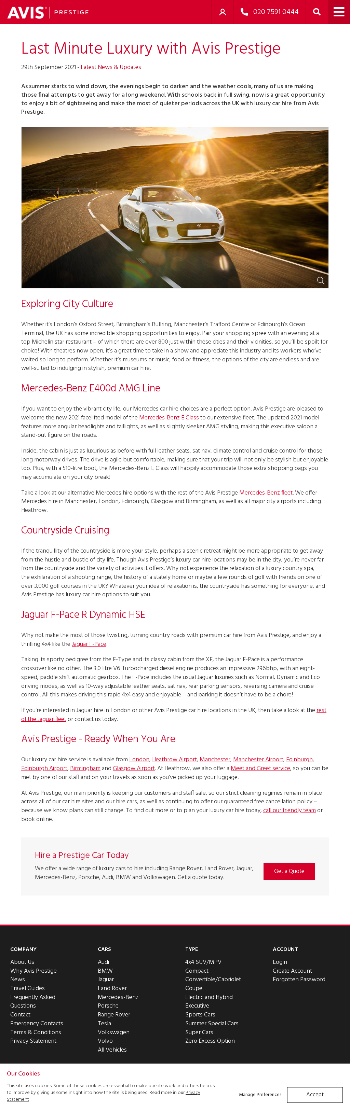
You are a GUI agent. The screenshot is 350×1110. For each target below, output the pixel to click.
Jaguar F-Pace (89, 644)
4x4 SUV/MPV (203, 962)
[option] (175, 207)
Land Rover (112, 989)
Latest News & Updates (111, 67)
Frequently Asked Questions (32, 1002)
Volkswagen (114, 1033)
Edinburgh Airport (44, 769)
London (139, 760)
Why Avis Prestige (33, 971)
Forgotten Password (299, 980)
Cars (104, 949)
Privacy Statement (33, 1041)
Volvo (105, 1041)
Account (285, 949)
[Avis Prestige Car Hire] (48, 12)
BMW (105, 971)
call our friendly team (289, 811)
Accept (315, 1094)
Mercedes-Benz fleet (266, 493)
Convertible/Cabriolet (213, 980)
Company (23, 949)
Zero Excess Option (210, 1041)
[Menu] (339, 12)
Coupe (193, 989)
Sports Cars (200, 1015)
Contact (20, 1015)
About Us (22, 962)
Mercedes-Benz (118, 997)
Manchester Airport (258, 760)
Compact (196, 971)
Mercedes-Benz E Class (169, 418)
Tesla (104, 1024)
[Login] (222, 12)
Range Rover (114, 1015)
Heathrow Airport (174, 760)
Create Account (292, 971)
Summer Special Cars (212, 1024)
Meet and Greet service (260, 769)
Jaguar (106, 980)
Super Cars (199, 1033)
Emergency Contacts (36, 1024)
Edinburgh (299, 760)
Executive (197, 1006)
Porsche (108, 1006)
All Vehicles (112, 1050)
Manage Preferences (260, 1095)
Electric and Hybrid (209, 997)
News (17, 980)
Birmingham (85, 769)
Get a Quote (289, 871)
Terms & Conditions (35, 1033)
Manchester (215, 760)
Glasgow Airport (134, 769)
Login (280, 962)
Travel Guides (27, 989)
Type (191, 949)
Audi (103, 962)
